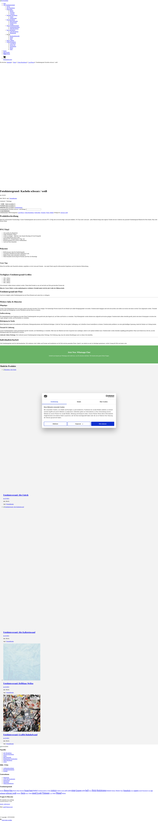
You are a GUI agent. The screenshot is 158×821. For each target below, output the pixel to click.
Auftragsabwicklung (8, 768)
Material (2, 207)
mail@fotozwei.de (8, 807)
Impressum (6, 777)
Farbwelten (9, 9)
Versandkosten (13, 198)
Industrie (109, 790)
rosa (149, 790)
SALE (8, 6)
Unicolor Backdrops (8, 754)
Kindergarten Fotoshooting (10, 759)
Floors (5, 756)
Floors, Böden (10, 40)
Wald (54, 793)
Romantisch (145, 790)
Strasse (27, 793)
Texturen (43, 212)
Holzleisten (101, 790)
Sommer (18, 793)
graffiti (69, 790)
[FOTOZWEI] (4, 0)
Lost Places (21, 212)
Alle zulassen (102, 424)
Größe (2, 204)
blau (11, 790)
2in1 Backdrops (11, 8)
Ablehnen (55, 424)
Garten (62, 790)
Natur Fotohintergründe (13, 25)
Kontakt (5, 771)
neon (132, 790)
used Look (37, 793)
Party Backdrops (11, 30)
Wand (59, 793)
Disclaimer (6, 782)
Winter (64, 793)
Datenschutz (6, 780)
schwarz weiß (64, 212)
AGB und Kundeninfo (9, 779)
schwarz (2, 793)
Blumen (15, 790)
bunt (31, 790)
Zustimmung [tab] (54, 401)
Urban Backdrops (11, 42)
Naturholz (127, 790)
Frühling (59, 790)
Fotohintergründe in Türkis (44, 790)
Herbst (90, 790)
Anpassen (78, 424)
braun (27, 790)
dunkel (35, 790)
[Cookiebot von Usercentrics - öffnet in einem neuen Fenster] (107, 396)
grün (83, 790)
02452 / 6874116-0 (5, 804)
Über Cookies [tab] (104, 401)
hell (87, 790)
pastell (140, 790)
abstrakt (2, 790)
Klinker (113, 790)
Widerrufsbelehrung (8, 783)
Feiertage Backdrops (12, 15)
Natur (121, 790)
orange (136, 790)
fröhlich (54, 790)
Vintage (46, 793)
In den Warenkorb (5, 211)
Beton (6, 790)
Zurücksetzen (18, 207)
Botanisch (22, 790)
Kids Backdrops (11, 19)
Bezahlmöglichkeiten (8, 769)
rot (152, 790)
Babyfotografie (7, 757)
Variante (2, 205)
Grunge (79, 790)
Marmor (118, 790)
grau (73, 790)
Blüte (18, 790)
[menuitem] (80, 3)
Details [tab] (79, 401)
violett (51, 793)
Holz (94, 790)
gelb (66, 790)
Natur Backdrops (7, 760)
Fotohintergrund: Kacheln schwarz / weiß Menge (13, 209)
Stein (23, 793)
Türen (30, 793)
